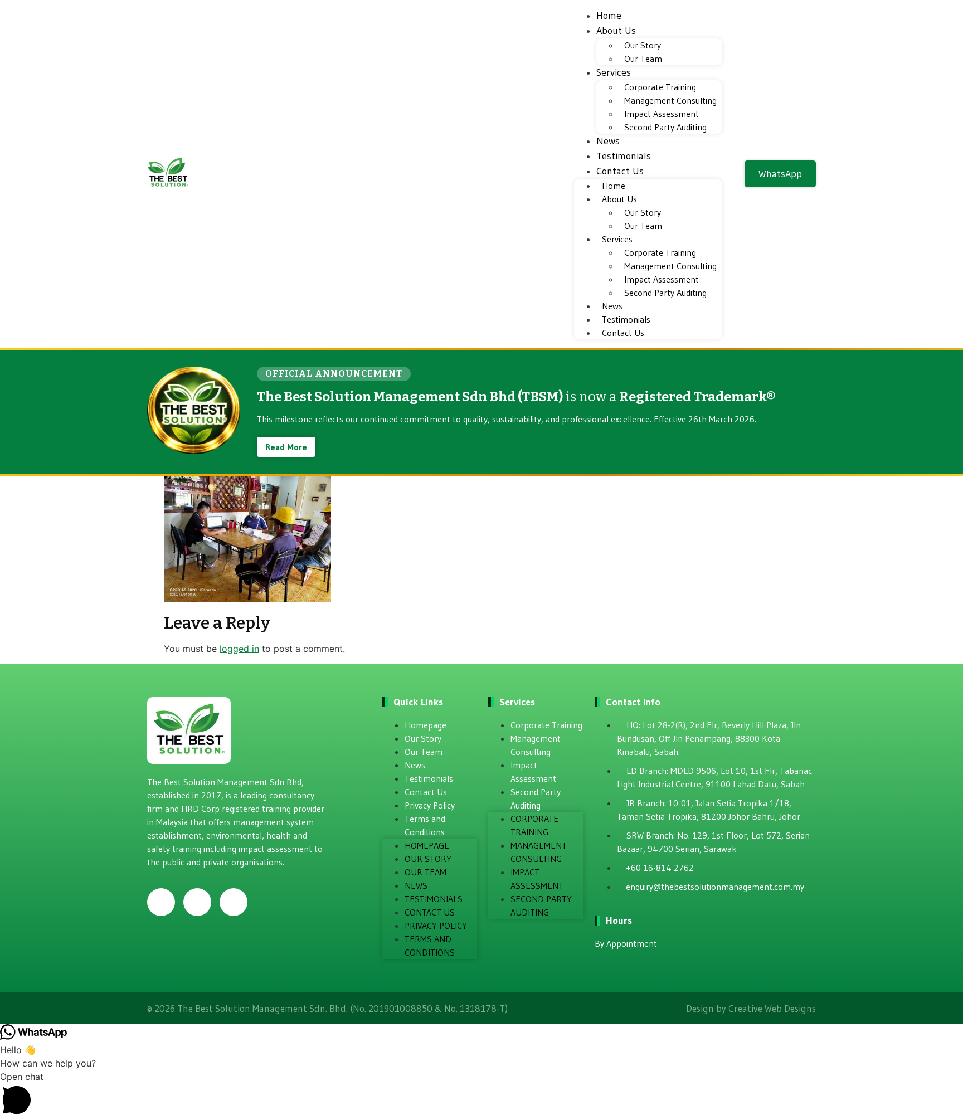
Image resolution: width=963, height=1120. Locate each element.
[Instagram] (197, 902)
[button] (481, 1095)
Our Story (642, 45)
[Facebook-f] (161, 902)
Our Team (643, 58)
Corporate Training (660, 86)
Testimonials (623, 156)
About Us (616, 31)
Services (613, 72)
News (608, 141)
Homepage (425, 725)
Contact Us (620, 171)
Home (608, 15)
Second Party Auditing (665, 127)
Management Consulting (670, 100)
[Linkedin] (233, 902)
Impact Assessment (661, 113)
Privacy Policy (430, 805)
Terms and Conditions (425, 825)
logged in (239, 648)
